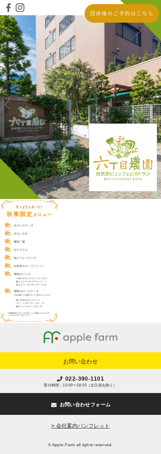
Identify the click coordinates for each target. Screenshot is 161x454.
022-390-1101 (84, 378)
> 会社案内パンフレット (80, 426)
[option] (80, 107)
